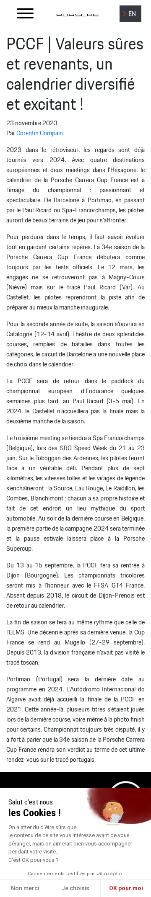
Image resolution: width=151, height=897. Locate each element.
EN (132, 14)
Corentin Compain (39, 133)
